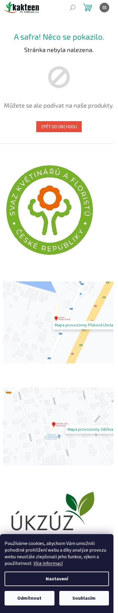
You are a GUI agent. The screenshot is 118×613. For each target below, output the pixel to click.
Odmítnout (29, 598)
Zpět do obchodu (59, 126)
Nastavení (57, 579)
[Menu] (104, 8)
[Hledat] (73, 8)
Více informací (48, 563)
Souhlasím (84, 598)
